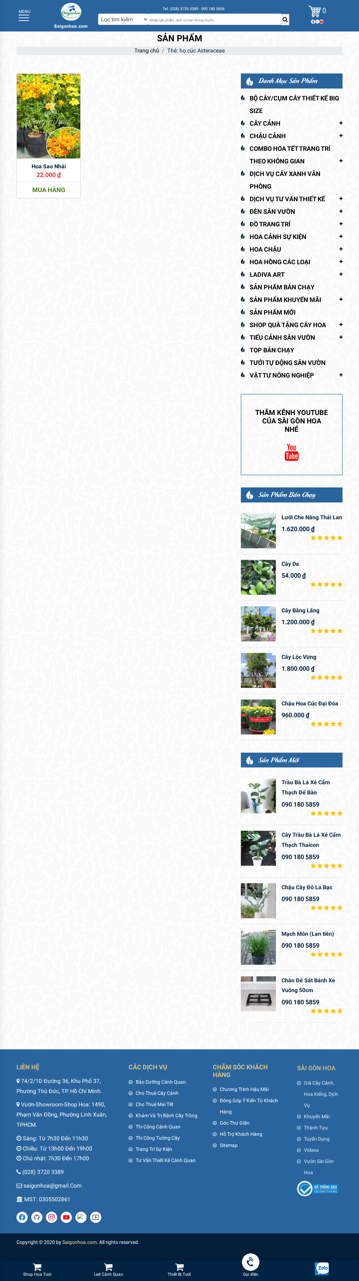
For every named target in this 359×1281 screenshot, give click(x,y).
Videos (311, 1149)
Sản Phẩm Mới (273, 312)
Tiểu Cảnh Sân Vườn (282, 337)
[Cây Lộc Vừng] (258, 670)
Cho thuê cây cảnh (157, 1093)
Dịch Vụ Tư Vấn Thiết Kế (287, 199)
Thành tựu (316, 1126)
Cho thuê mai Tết (155, 1104)
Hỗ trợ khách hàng (241, 1134)
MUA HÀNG (48, 189)
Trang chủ (146, 50)
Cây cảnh (265, 123)
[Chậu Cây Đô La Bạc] (258, 900)
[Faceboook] (313, 22)
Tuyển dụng (317, 1138)
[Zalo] (317, 22)
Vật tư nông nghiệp (282, 375)
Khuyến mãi (317, 1115)
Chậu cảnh (268, 136)
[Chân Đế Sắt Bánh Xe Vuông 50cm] (258, 993)
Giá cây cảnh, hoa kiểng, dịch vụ (321, 1093)
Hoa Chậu (265, 249)
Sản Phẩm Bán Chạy (282, 287)
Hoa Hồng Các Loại (280, 262)
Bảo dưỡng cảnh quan (161, 1082)
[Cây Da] (258, 577)
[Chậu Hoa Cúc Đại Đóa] (258, 716)
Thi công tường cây (158, 1138)
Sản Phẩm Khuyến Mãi (285, 299)
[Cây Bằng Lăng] (258, 623)
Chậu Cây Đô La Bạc (307, 887)
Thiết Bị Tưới (179, 1274)
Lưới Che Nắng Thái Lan (312, 517)
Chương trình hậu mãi (244, 1089)
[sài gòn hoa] (71, 15)
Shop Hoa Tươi (37, 1274)
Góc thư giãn (235, 1123)
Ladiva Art (267, 274)
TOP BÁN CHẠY (272, 350)
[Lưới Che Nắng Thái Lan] (258, 530)
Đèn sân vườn (272, 211)
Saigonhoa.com (79, 1242)
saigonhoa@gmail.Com (52, 1185)
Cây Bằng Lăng (300, 610)
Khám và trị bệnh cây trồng (166, 1115)
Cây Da (290, 564)
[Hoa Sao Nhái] (48, 115)
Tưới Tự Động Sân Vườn (288, 362)
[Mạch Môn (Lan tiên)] (258, 947)
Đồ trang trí (270, 224)
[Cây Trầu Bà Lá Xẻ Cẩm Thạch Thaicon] (258, 848)
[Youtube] (321, 22)
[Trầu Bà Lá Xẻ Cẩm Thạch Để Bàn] (258, 795)
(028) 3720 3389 (43, 1172)
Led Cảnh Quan (108, 1274)
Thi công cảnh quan (158, 1126)
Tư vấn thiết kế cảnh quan (166, 1160)
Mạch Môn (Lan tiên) (308, 933)
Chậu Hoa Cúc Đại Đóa (310, 703)
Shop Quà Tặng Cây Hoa (288, 325)
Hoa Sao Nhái (49, 166)
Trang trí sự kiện (154, 1149)
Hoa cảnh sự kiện (278, 236)
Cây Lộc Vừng (299, 657)
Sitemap (229, 1145)
